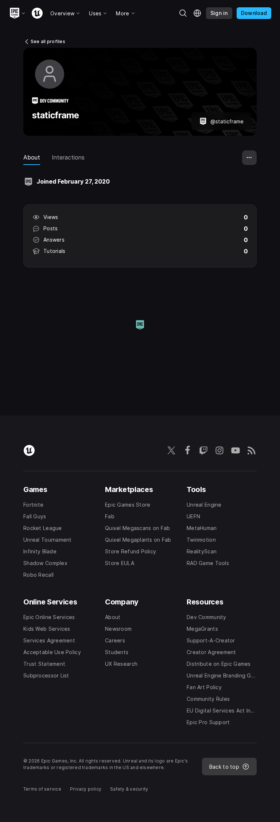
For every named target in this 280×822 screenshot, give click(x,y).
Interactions (68, 157)
